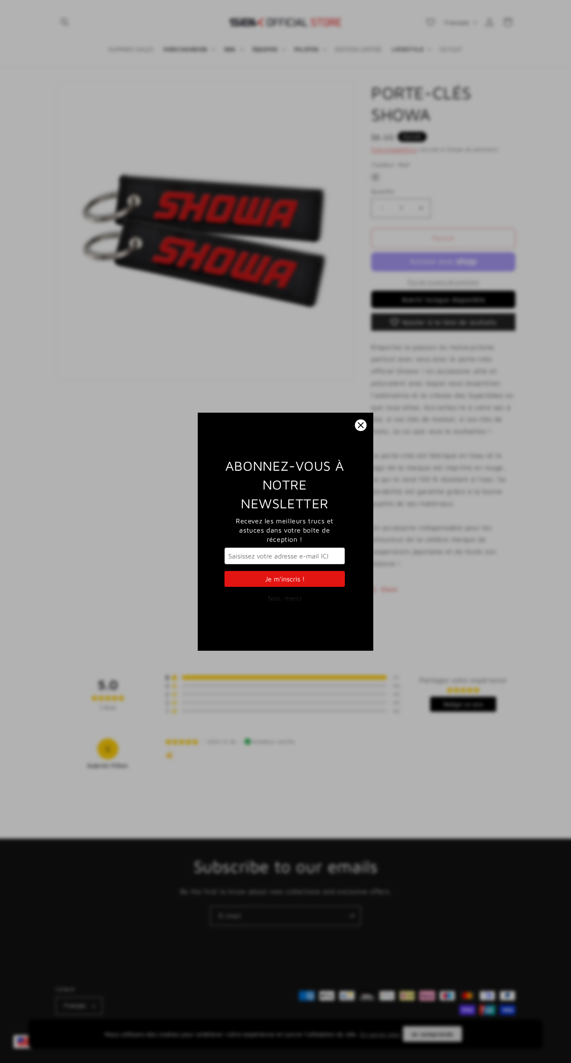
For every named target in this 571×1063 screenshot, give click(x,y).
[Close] (361, 425)
